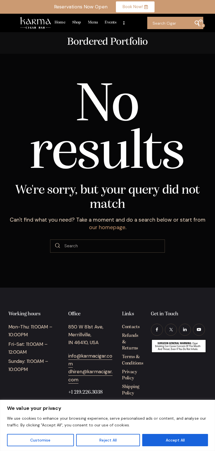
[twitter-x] (171, 330)
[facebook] (157, 330)
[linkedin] (185, 330)
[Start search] (57, 246)
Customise (40, 440)
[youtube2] (199, 330)
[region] (107, 425)
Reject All (108, 440)
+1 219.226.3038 (85, 392)
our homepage (107, 227)
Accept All (175, 440)
